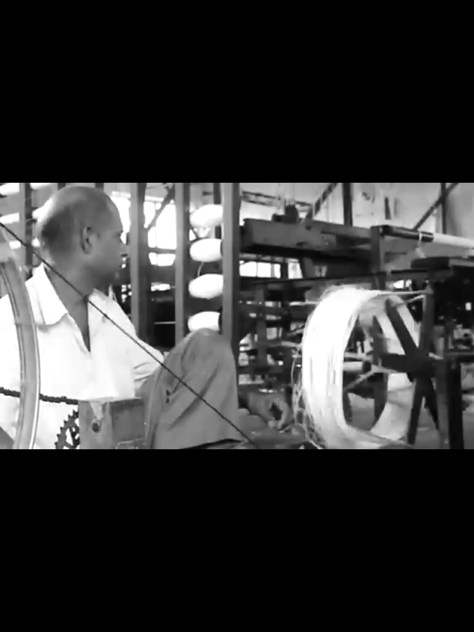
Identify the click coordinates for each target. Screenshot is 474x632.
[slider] (189, 622)
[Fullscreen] (390, 622)
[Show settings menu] (366, 622)
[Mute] (342, 622)
